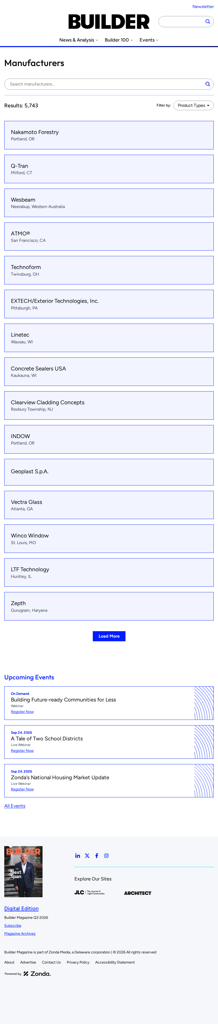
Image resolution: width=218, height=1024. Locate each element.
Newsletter (203, 6)
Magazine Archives (20, 933)
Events (147, 40)
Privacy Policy (78, 962)
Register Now (22, 711)
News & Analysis (76, 40)
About (9, 962)
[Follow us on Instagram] (106, 855)
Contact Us (51, 962)
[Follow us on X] (87, 855)
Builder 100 (117, 40)
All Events (14, 806)
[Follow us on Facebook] (97, 855)
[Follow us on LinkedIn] (77, 855)
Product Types (191, 105)
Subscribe (12, 925)
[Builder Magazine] (109, 21)
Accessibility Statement (115, 962)
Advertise (28, 962)
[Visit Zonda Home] (28, 973)
